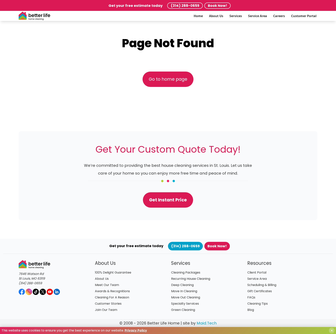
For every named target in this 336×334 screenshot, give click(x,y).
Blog (250, 310)
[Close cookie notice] (331, 330)
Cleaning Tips (257, 303)
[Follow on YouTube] (50, 292)
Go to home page (168, 79)
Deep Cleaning (182, 285)
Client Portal (256, 272)
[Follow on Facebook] (22, 292)
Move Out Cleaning (185, 297)
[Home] (34, 16)
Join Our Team (106, 310)
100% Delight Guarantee (113, 272)
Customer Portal (304, 16)
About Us (216, 16)
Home (198, 16)
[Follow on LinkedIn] (57, 292)
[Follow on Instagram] (29, 292)
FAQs (251, 297)
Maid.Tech (207, 323)
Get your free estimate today (135, 5)
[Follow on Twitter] (43, 292)
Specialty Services (185, 303)
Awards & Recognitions (112, 291)
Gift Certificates (259, 291)
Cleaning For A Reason (112, 297)
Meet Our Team (107, 285)
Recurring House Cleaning (190, 278)
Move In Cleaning (184, 291)
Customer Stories (108, 303)
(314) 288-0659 (185, 5)
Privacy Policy (136, 330)
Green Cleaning (183, 310)
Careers (279, 16)
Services (235, 16)
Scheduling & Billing (261, 285)
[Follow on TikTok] (36, 292)
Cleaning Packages (185, 272)
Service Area (257, 16)
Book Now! (217, 5)
